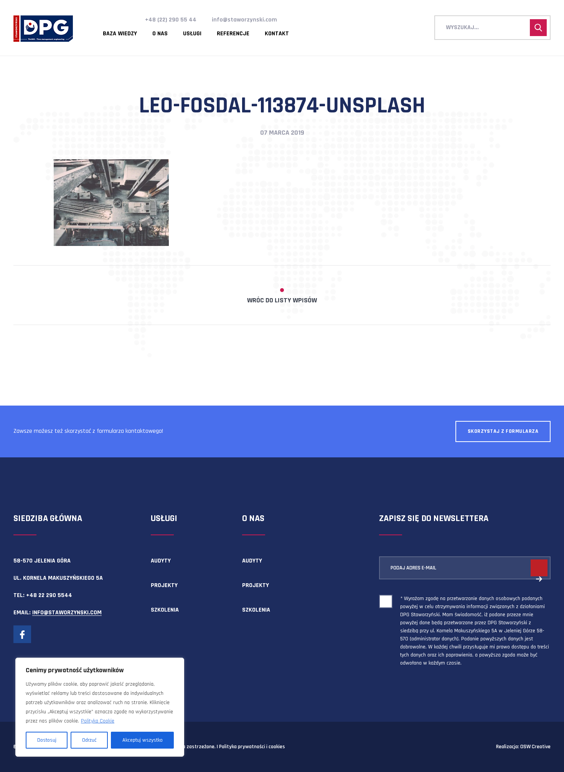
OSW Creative (535, 746)
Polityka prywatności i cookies (252, 746)
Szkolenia (165, 610)
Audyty (161, 561)
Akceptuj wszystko (142, 740)
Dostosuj (46, 740)
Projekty (164, 585)
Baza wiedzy (120, 34)
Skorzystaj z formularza (503, 431)
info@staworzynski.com (244, 20)
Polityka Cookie (97, 721)
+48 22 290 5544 (49, 595)
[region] (99, 707)
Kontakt (277, 34)
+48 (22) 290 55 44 (170, 20)
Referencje (233, 34)
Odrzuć (89, 740)
